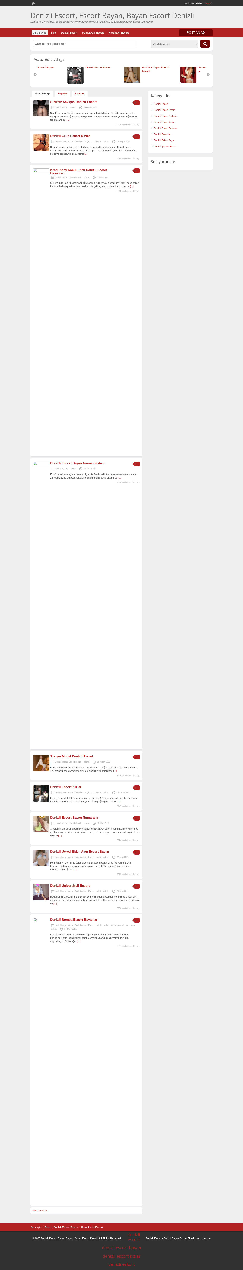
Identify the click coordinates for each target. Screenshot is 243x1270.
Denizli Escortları (162, 134)
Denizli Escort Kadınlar (165, 116)
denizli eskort (121, 1264)
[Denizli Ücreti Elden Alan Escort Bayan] (41, 865)
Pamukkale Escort (93, 32)
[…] (67, 120)
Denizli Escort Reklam (165, 128)
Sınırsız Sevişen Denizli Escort (73, 102)
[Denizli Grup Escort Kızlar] (41, 149)
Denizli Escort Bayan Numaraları (74, 817)
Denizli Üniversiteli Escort (70, 885)
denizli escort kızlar (121, 1256)
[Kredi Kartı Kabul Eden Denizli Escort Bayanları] (41, 171)
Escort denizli (94, 141)
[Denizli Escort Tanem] (48, 82)
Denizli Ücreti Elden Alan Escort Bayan (79, 851)
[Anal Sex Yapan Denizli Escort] (104, 81)
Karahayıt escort (109, 925)
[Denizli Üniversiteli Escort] (41, 899)
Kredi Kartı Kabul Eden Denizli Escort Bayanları (78, 171)
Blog (53, 32)
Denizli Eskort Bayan (164, 140)
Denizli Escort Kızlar (65, 787)
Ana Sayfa (39, 32)
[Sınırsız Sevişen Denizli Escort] (41, 115)
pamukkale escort (126, 925)
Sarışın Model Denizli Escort (71, 756)
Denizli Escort (69, 32)
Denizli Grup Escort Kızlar (70, 136)
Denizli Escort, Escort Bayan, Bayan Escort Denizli (112, 15)
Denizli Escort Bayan (164, 110)
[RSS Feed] (33, 3)
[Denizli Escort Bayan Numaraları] (41, 831)
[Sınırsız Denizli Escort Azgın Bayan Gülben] (161, 81)
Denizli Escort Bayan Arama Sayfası (77, 463)
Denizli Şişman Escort (165, 146)
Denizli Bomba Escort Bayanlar (73, 919)
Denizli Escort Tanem (69, 67)
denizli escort (203, 1238)
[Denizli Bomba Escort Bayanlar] (41, 921)
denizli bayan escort (64, 141)
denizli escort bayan (121, 1247)
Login (208, 3)
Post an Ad (196, 32)
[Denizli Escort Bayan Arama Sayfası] (41, 464)
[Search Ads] (205, 44)
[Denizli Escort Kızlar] (41, 800)
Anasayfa (36, 1227)
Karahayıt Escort (119, 32)
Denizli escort (61, 107)
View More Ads (39, 1210)
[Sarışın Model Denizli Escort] (41, 770)
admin (73, 107)
